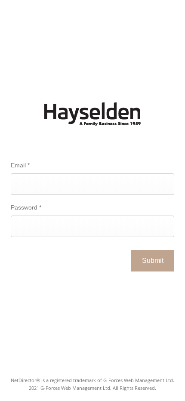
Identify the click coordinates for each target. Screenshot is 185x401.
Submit (152, 260)
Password (26, 207)
